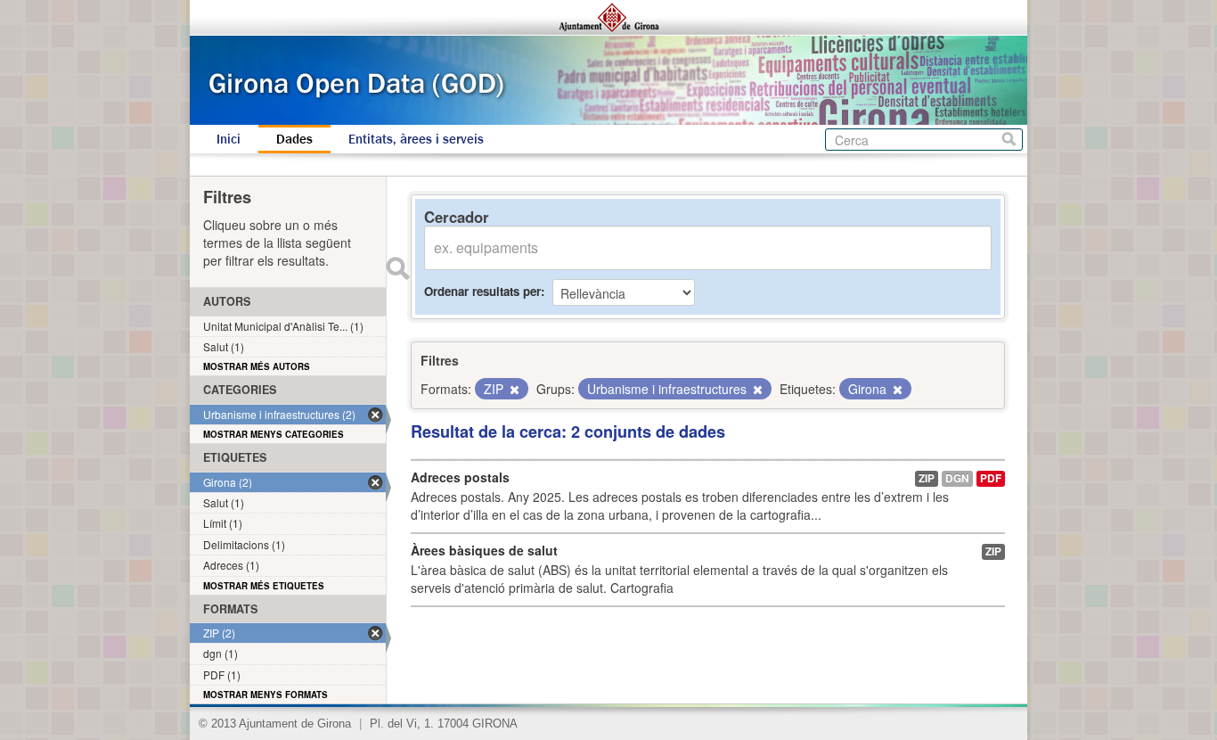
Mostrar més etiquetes (263, 586)
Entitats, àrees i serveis (416, 139)
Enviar (397, 268)
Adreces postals (460, 477)
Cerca (1009, 139)
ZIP (927, 478)
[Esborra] (513, 389)
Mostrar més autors (256, 366)
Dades (294, 139)
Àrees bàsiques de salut (484, 550)
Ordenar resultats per (482, 291)
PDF (990, 478)
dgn (957, 478)
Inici (228, 139)
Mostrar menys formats (265, 694)
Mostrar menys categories (273, 434)
